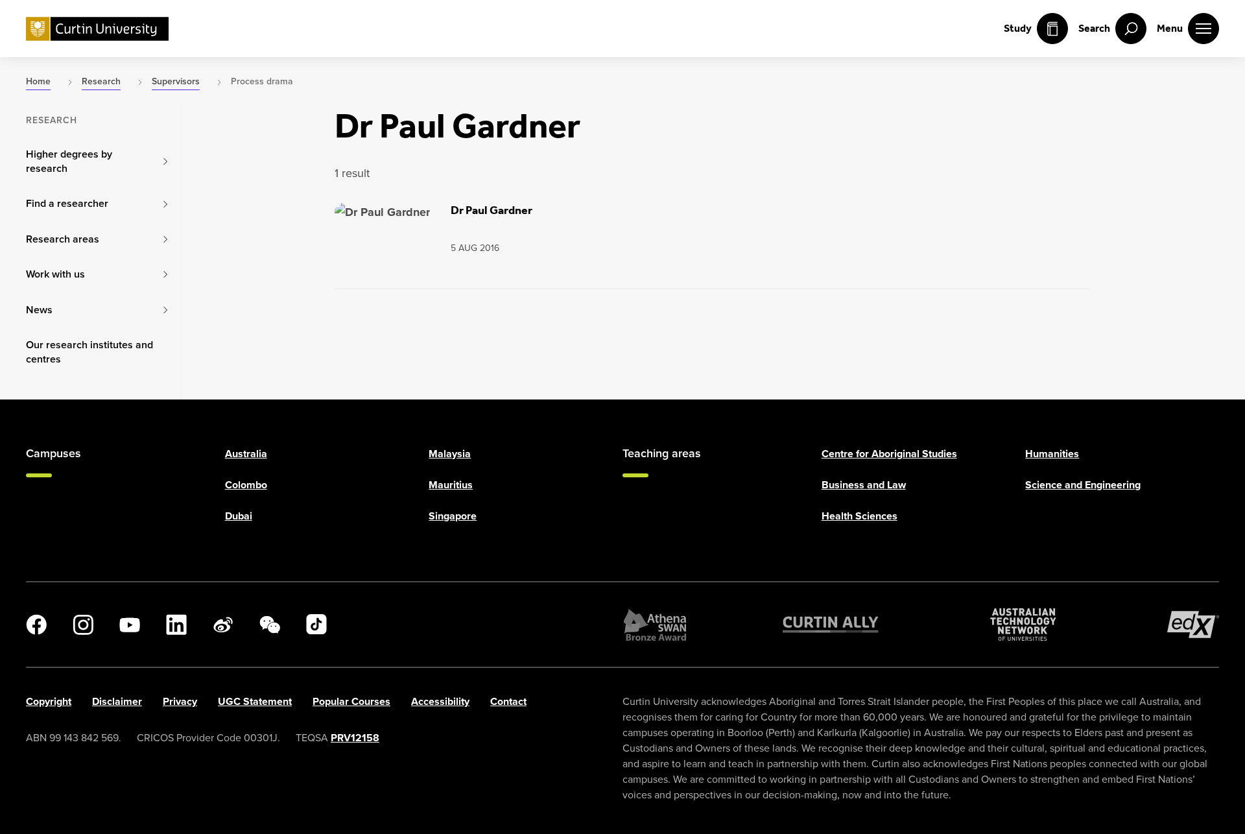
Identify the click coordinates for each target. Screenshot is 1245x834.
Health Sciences (859, 515)
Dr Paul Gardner (491, 210)
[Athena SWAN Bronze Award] (654, 624)
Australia (246, 453)
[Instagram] (83, 624)
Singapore (453, 515)
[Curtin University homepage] (97, 29)
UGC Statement (255, 701)
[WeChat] (269, 624)
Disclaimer (117, 701)
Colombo (246, 484)
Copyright (48, 701)
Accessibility (440, 701)
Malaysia (450, 453)
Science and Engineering (1083, 484)
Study (1018, 28)
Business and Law (864, 484)
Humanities (1052, 453)
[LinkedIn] (176, 624)
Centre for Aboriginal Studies (889, 453)
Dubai (238, 515)
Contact (508, 701)
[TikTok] (316, 624)
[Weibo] (223, 624)
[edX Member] (1193, 624)
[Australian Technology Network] (1023, 624)
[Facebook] (36, 624)
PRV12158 (355, 737)
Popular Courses (351, 701)
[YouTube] (129, 624)
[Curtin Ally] (831, 624)
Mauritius (451, 484)
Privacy (180, 701)
